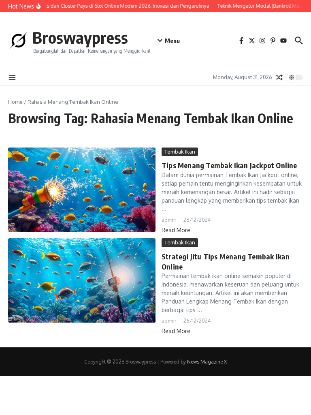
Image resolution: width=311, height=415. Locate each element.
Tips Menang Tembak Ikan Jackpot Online (229, 165)
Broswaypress (80, 37)
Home (15, 101)
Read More (176, 230)
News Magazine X (207, 362)
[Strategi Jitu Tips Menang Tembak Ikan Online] (82, 280)
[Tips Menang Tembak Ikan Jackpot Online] (82, 190)
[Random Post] (279, 77)
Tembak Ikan (179, 151)
